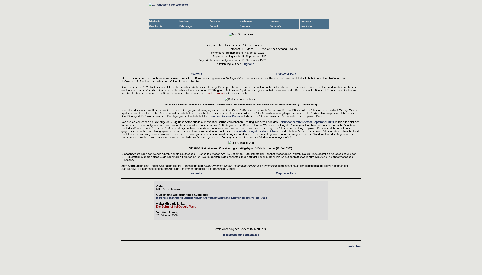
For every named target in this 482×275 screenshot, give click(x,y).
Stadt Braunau (215, 93)
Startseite (154, 21)
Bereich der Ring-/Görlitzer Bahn (254, 131)
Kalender (215, 21)
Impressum (306, 21)
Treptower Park (286, 73)
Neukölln (196, 73)
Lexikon (184, 21)
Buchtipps (246, 21)
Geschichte (155, 26)
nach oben (354, 246)
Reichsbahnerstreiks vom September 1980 (306, 122)
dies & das (306, 26)
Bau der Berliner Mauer (225, 116)
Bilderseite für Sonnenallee (241, 234)
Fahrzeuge (185, 26)
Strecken (245, 26)
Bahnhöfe (275, 26)
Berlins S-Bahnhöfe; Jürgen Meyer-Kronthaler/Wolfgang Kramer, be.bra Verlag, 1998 (211, 197)
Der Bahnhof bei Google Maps (176, 206)
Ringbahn (247, 64)
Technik (214, 26)
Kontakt (274, 21)
